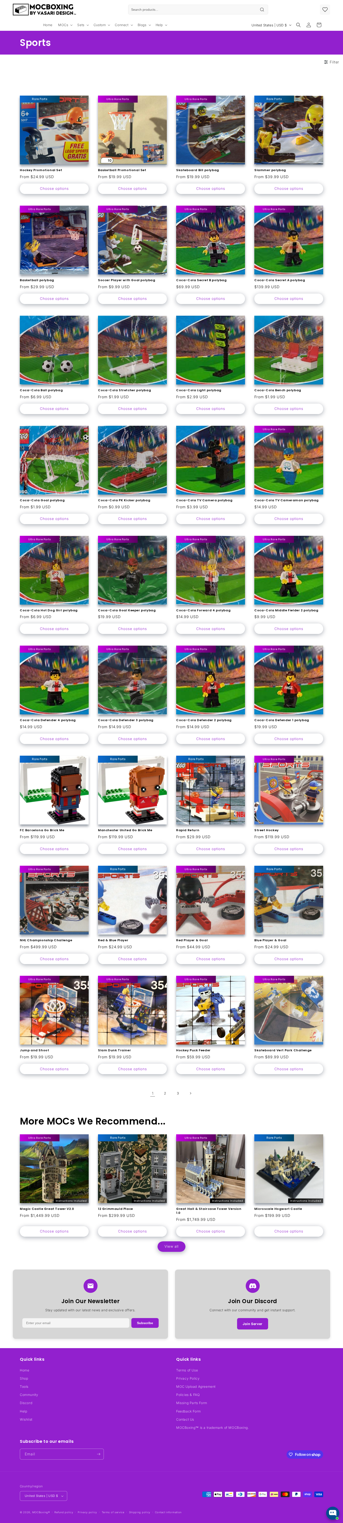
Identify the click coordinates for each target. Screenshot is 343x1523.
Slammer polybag (270, 170)
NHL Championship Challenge (46, 940)
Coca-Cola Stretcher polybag (124, 390)
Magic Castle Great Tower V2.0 (47, 1209)
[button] (64, 25)
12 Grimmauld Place (115, 1209)
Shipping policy (139, 1512)
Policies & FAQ (188, 1395)
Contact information (168, 1512)
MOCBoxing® (41, 1512)
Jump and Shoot (34, 1050)
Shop (24, 1378)
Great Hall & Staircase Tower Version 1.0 (209, 1211)
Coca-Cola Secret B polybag (201, 280)
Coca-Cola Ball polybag (41, 390)
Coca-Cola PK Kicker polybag (124, 500)
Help (23, 1411)
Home (24, 1370)
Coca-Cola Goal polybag (42, 500)
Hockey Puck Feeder (193, 1050)
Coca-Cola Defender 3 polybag (126, 720)
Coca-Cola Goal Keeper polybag (127, 611)
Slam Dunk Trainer (114, 1050)
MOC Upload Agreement (196, 1386)
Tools (24, 1386)
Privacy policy (87, 1512)
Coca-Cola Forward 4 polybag (203, 611)
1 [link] (153, 1093)
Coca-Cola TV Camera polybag (204, 500)
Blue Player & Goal (270, 940)
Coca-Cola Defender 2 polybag (204, 720)
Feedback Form (188, 1411)
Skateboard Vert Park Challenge (283, 1050)
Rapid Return (187, 830)
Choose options (54, 188)
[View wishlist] (325, 9)
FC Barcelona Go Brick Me (42, 830)
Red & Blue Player (113, 940)
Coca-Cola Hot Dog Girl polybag (49, 611)
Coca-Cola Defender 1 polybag (281, 720)
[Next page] (190, 1093)
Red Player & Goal (192, 940)
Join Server (252, 1324)
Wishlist (26, 1419)
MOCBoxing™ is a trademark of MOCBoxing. (212, 1428)
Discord (26, 1403)
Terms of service (113, 1512)
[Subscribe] (98, 1454)
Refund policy (63, 1512)
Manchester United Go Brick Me (125, 830)
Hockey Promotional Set (41, 170)
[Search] (262, 9)
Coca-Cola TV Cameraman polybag (286, 500)
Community (29, 1395)
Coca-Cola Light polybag (198, 390)
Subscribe (145, 1323)
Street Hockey (266, 830)
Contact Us (185, 1419)
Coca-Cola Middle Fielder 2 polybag (286, 611)
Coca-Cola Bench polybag (277, 390)
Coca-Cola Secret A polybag (279, 280)
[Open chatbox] (332, 1513)
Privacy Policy (188, 1378)
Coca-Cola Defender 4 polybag (48, 720)
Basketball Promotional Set (122, 170)
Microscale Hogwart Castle (278, 1209)
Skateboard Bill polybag (197, 170)
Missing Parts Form (191, 1403)
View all (171, 1246)
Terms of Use (187, 1370)
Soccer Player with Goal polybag (126, 280)
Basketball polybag (37, 280)
